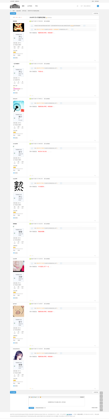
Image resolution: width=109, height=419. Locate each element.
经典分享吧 (10, 11)
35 (22, 81)
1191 (15, 46)
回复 (32, 60)
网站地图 (97, 414)
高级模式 (82, 397)
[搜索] (98, 6)
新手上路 (15, 85)
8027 (23, 286)
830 (18, 206)
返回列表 (96, 13)
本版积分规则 (94, 407)
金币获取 (29, 6)
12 (18, 81)
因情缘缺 (15, 223)
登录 (93, 1)
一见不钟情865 (16, 63)
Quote (37, 397)
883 (18, 286)
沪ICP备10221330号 (88, 414)
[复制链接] (49, 17)
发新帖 (13, 13)
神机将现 (15, 21)
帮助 (36, 6)
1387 (18, 126)
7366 (23, 374)
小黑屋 (74, 414)
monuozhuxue (16, 348)
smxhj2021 (15, 143)
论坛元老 (15, 50)
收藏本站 (17, 1)
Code (38, 397)
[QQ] (69, 414)
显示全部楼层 (47, 21)
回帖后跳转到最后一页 (41, 407)
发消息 (16, 57)
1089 (23, 331)
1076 (23, 241)
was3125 (15, 258)
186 (14, 206)
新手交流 (24, 10)
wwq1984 (15, 178)
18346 (19, 55)
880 (18, 161)
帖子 (82, 6)
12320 (19, 135)
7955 (23, 161)
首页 (23, 6)
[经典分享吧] (15, 8)
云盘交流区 (18, 10)
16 (14, 286)
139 (18, 241)
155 (18, 331)
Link (35, 397)
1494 (18, 46)
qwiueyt (15, 303)
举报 (95, 60)
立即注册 (97, 1)
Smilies (40, 397)
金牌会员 (15, 245)
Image (33, 397)
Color (31, 397)
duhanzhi (15, 98)
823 (18, 374)
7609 (23, 206)
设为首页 (12, 1)
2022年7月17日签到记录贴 (33, 10)
